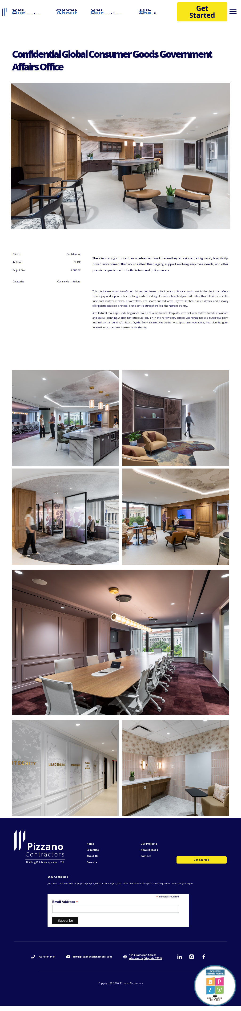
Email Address (65, 902)
